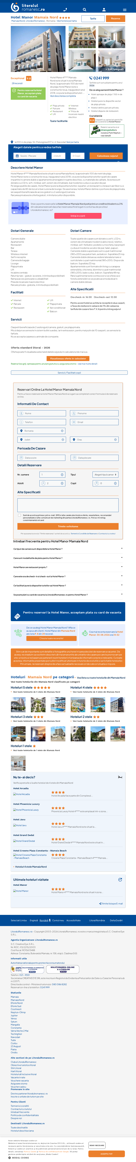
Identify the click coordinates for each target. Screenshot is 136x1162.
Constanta (16, 1027)
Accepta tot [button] (106, 1154)
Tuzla (13, 1040)
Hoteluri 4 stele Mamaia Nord (31, 866)
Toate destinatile (19, 1127)
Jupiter (14, 1015)
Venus (14, 1018)
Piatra (13, 1049)
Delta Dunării (116, 920)
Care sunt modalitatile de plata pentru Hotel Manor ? (38, 558)
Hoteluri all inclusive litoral (23, 1074)
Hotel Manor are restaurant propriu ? (30, 567)
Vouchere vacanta (20, 1080)
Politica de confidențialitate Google (54, 1151)
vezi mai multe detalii (87, 364)
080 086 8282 (59, 984)
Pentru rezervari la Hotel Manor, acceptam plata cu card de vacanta (30, 93)
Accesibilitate (74, 920)
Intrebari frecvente (20, 1112)
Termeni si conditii (20, 1106)
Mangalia (15, 1024)
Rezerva (115, 18)
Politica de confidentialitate (25, 1115)
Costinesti (16, 1009)
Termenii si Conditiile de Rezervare (84, 534)
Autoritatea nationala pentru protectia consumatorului (38, 963)
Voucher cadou (18, 1086)
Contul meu (58, 920)
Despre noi (16, 1118)
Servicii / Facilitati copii (69, 372)
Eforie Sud (16, 1006)
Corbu (14, 1043)
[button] (63, 705)
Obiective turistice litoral (23, 1065)
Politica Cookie (30, 1151)
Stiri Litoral (16, 1068)
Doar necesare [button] (97, 1145)
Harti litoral (16, 1071)
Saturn (14, 1021)
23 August (16, 1046)
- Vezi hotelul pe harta (66, 20)
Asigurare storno (19, 1083)
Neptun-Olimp (18, 1012)
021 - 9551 (24, 975)
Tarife (93, 18)
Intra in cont (78, 215)
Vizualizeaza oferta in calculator (68, 358)
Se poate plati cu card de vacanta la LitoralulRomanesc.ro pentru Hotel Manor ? (50, 594)
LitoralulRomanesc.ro (22, 931)
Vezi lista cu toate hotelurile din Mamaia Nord (101, 677)
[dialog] (68, 1149)
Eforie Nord (17, 1003)
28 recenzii (17, 83)
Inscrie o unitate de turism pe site (27, 1096)
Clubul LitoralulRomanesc (23, 1062)
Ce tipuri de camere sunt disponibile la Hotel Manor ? (38, 549)
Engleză (34, 920)
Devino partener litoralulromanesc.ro (29, 1093)
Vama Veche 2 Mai (19, 1030)
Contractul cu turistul (107, 534)
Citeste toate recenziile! (51, 638)
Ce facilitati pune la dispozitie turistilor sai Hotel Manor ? (39, 585)
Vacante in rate (18, 1077)
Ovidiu (14, 1052)
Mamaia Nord (18, 20)
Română (44, 920)
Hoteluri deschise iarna (22, 1130)
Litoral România (97, 920)
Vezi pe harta (72, 142)
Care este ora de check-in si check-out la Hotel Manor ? (39, 576)
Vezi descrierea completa (63, 96)
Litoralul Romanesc (35, 20)
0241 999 (45, 987)
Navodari (15, 1037)
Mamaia (15, 996)
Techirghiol (16, 1034)
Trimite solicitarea (68, 526)
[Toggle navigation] (125, 10)
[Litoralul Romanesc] (26, 8)
